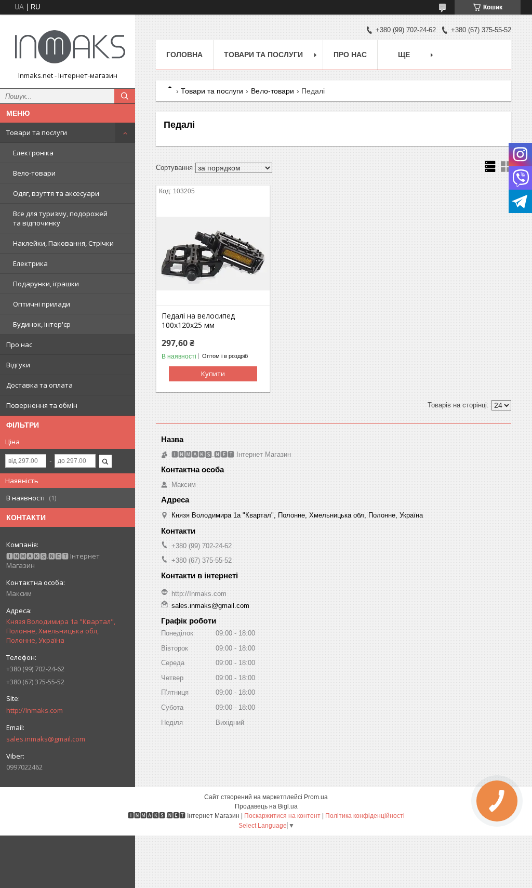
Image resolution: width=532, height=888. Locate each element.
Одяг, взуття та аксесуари (56, 193)
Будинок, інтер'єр (42, 324)
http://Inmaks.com (34, 710)
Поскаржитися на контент (282, 815)
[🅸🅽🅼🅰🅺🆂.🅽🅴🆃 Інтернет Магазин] (67, 46)
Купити (213, 373)
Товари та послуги (36, 132)
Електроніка (33, 152)
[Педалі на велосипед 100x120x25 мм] (213, 254)
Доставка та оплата (39, 385)
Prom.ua (316, 797)
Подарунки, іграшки (46, 283)
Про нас (19, 344)
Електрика (30, 263)
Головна (184, 54)
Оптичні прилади (41, 304)
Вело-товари (34, 173)
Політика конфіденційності (365, 815)
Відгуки (18, 364)
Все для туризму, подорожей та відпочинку (60, 218)
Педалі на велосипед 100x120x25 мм (198, 320)
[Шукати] (124, 96)
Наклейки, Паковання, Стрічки (63, 243)
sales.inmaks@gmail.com (45, 739)
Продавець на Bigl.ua (266, 806)
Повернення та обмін (41, 405)
